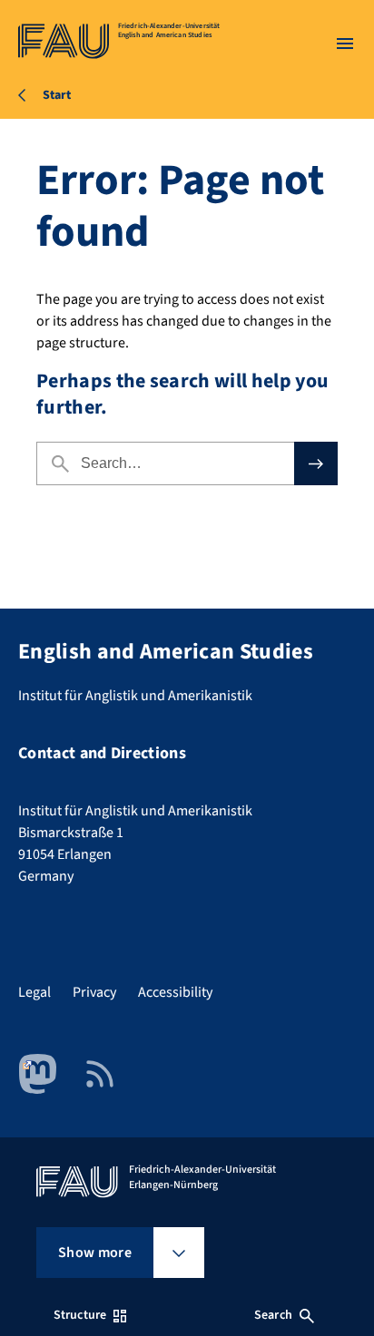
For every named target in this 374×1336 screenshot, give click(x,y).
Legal (34, 992)
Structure (80, 1315)
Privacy (94, 992)
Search (273, 1315)
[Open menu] (345, 43)
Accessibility (175, 992)
